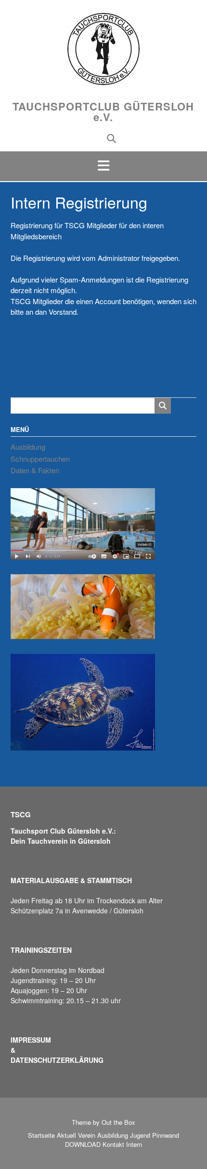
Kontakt (113, 1144)
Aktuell (66, 1135)
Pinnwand (165, 1135)
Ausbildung (28, 447)
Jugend (140, 1135)
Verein (86, 1135)
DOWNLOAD (83, 1144)
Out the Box (118, 1122)
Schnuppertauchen (40, 459)
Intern (134, 1144)
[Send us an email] (96, 137)
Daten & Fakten (35, 470)
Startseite (41, 1135)
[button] (103, 166)
